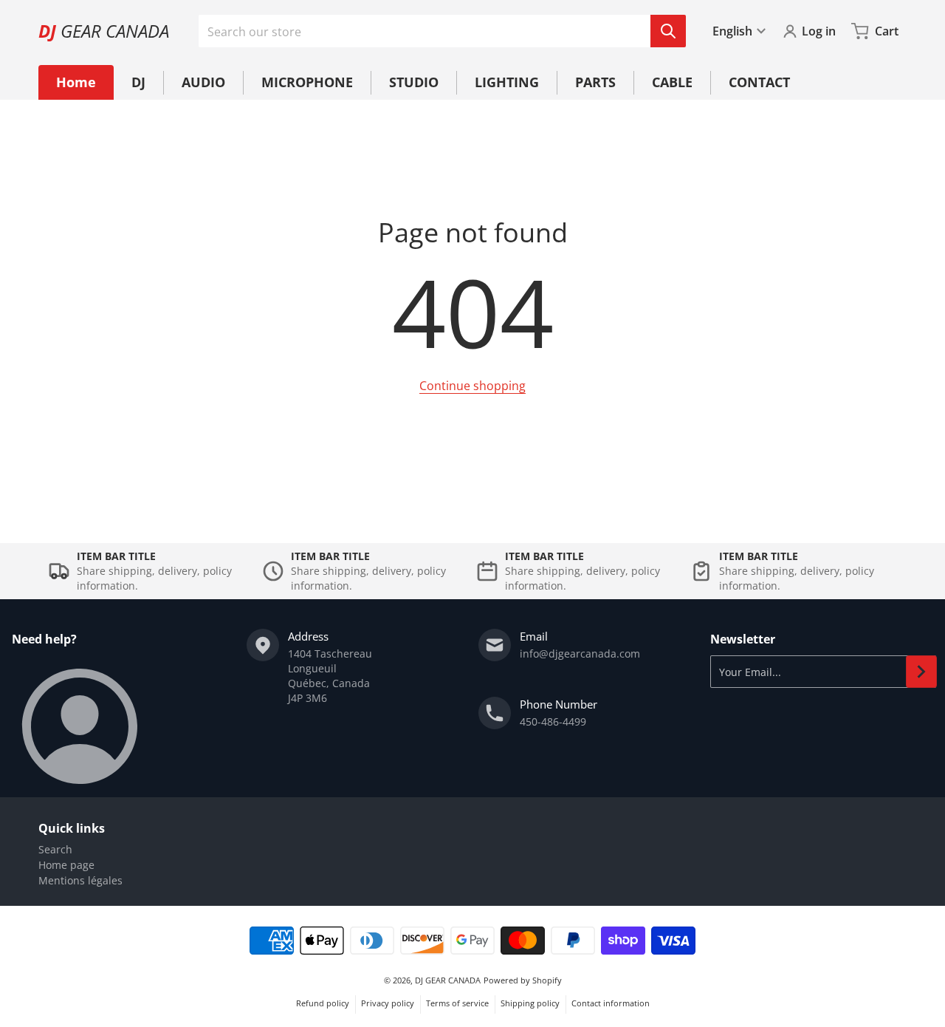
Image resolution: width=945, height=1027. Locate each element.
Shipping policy (530, 1003)
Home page (66, 865)
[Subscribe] (921, 671)
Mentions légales (80, 880)
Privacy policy (387, 1003)
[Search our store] (668, 31)
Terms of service (457, 1003)
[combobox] (442, 31)
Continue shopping (472, 386)
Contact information (610, 1003)
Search (55, 849)
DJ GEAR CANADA (448, 980)
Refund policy (322, 1003)
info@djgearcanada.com (580, 653)
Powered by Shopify (523, 980)
